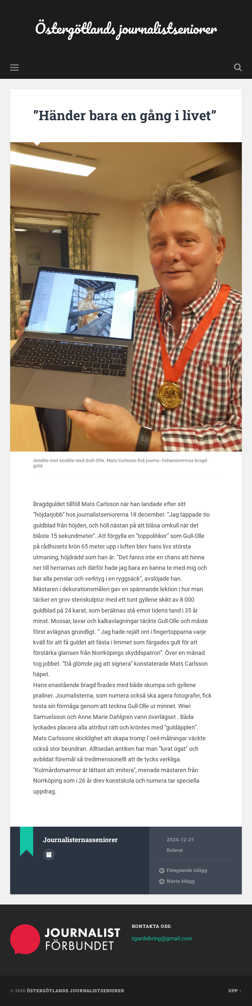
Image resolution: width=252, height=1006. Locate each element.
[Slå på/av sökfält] (238, 67)
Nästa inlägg (181, 881)
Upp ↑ (235, 990)
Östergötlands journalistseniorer (126, 28)
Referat (175, 850)
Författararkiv (49, 855)
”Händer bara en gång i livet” (125, 115)
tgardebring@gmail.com (162, 938)
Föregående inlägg (187, 870)
